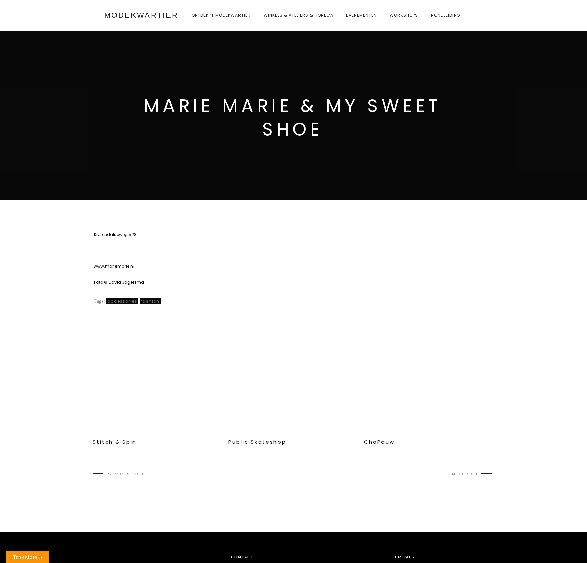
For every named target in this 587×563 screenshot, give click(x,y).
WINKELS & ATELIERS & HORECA (298, 15)
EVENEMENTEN (361, 15)
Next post (465, 474)
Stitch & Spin (115, 442)
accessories (122, 301)
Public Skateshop (257, 442)
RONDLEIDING (446, 15)
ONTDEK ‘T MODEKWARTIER (221, 15)
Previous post (125, 474)
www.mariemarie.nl (114, 266)
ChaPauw (379, 442)
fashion (150, 301)
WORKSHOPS (404, 15)
